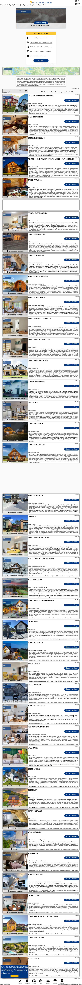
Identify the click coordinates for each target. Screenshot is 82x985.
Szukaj (41, 61)
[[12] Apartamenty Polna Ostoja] (15, 348)
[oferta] (7, 112)
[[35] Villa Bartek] (15, 862)
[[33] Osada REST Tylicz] (15, 819)
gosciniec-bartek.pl (41, 3)
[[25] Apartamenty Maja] (15, 651)
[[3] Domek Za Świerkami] (15, 146)
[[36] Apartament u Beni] (15, 883)
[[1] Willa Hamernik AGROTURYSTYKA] (15, 104)
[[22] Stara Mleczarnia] (15, 588)
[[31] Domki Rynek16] (15, 777)
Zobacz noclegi (71, 100)
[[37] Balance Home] (15, 904)
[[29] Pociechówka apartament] (15, 735)
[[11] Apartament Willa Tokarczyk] (15, 327)
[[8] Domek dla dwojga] (15, 264)
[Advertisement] (41, 479)
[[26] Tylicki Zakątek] (15, 672)
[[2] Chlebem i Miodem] (15, 125)
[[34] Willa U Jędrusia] (15, 841)
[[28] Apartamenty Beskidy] (15, 714)
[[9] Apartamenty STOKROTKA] (15, 285)
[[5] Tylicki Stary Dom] (15, 188)
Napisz (80, 984)
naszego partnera (50, 597)
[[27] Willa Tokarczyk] (15, 693)
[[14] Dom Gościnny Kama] (15, 390)
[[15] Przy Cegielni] (15, 411)
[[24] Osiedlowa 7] (15, 630)
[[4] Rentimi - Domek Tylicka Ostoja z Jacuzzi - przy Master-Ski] (15, 167)
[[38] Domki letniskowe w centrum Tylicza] (15, 925)
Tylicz (4, 97)
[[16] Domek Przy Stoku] (15, 432)
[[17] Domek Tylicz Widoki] (15, 453)
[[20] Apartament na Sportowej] (15, 546)
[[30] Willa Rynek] (15, 756)
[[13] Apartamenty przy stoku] (15, 369)
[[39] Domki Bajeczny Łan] (15, 946)
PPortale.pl (8, 984)
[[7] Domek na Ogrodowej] (15, 243)
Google (3, 967)
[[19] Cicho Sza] (15, 525)
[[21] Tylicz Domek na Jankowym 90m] (15, 567)
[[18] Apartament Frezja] (15, 504)
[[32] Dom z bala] (15, 798)
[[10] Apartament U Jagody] (15, 306)
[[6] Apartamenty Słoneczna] (15, 222)
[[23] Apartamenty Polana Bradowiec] (15, 609)
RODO (9, 973)
